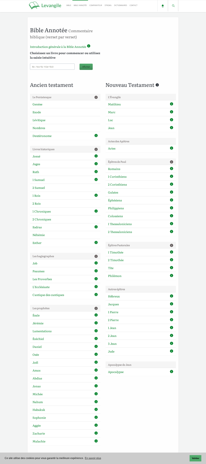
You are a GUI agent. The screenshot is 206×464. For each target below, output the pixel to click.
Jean (111, 128)
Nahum (38, 402)
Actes (111, 148)
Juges (36, 164)
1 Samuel (39, 180)
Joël (35, 362)
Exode (37, 112)
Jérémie (38, 323)
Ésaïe (36, 315)
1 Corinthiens (117, 176)
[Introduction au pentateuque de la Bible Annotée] (96, 97)
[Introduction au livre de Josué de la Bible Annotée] (96, 156)
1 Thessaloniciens (120, 224)
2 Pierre (113, 320)
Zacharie (39, 433)
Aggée (37, 425)
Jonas (37, 386)
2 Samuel (39, 187)
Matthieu (114, 104)
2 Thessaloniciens (120, 232)
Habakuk (39, 409)
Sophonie (39, 417)
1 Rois (36, 195)
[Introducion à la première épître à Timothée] (171, 252)
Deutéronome (42, 136)
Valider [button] (195, 458)
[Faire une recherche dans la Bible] (173, 5)
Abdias (37, 378)
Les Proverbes (42, 279)
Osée (36, 354)
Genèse (37, 104)
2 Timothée (116, 260)
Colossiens (115, 216)
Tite (110, 268)
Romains (114, 169)
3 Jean (112, 343)
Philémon (115, 276)
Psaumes (38, 271)
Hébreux (114, 296)
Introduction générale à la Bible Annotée (58, 46)
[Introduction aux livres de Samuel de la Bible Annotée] (96, 180)
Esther (37, 243)
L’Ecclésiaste (41, 287)
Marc (111, 112)
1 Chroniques (42, 211)
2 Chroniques (42, 219)
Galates (113, 192)
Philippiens (116, 208)
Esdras (37, 227)
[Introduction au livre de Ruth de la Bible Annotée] (96, 172)
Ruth (36, 172)
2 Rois (37, 203)
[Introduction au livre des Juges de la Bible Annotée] (96, 164)
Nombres (39, 128)
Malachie (39, 441)
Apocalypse (116, 372)
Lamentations (42, 331)
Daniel (37, 346)
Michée (38, 394)
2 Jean (112, 336)
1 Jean (112, 328)
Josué (36, 156)
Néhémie (39, 235)
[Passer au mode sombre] (163, 5)
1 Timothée (115, 252)
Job (35, 263)
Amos (36, 370)
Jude (111, 351)
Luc (110, 120)
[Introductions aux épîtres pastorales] (171, 245)
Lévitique (39, 120)
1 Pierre (113, 312)
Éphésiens (115, 200)
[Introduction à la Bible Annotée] (89, 46)
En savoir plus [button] (93, 458)
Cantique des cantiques (48, 295)
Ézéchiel (38, 339)
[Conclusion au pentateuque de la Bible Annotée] (96, 136)
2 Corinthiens (117, 184)
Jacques (113, 304)
